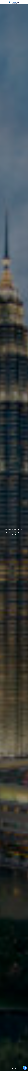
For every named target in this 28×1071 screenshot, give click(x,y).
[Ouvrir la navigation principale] (2, 2)
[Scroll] (14, 1066)
